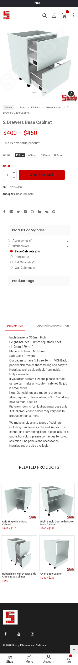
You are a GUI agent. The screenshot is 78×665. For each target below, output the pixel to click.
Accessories (20, 240)
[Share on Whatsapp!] (32, 212)
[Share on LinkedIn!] (39, 212)
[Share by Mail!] (11, 212)
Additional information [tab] (53, 325)
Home (8, 107)
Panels (19, 257)
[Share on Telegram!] (25, 212)
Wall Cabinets (23, 267)
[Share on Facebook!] (4, 212)
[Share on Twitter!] (18, 212)
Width (6, 155)
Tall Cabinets (23, 262)
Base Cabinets (54, 107)
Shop (22, 107)
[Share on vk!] (46, 212)
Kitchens (36, 107)
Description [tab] (15, 325)
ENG (37, 3)
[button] (44, 93)
